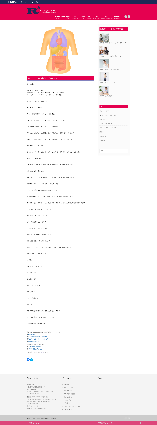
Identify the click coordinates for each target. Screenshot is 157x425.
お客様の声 (67, 403)
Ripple (101, 136)
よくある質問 (68, 409)
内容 (29, 346)
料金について (68, 391)
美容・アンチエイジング (106, 128)
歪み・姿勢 (102, 119)
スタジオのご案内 (69, 394)
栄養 (100, 140)
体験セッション (68, 397)
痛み (100, 132)
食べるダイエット (69, 388)
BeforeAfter (67, 400)
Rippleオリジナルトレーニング (38, 339)
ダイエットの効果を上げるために (42, 78)
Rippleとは (67, 384)
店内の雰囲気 (43, 337)
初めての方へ (32, 334)
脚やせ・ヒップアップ (105, 115)
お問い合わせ (36, 346)
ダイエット (102, 111)
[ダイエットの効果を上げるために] (60, 49)
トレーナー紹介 (33, 337)
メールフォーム (33, 406)
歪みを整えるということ (35, 341)
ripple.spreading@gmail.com (37, 408)
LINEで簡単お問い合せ (35, 349)
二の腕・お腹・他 (104, 123)
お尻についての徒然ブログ (72, 406)
